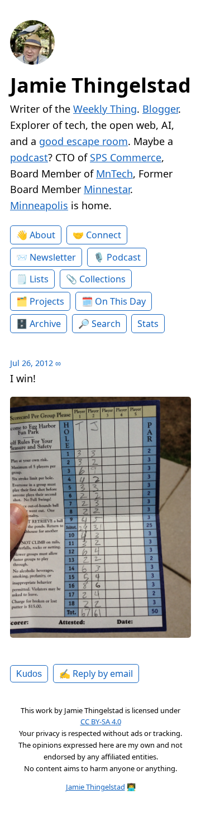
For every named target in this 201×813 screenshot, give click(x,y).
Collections (102, 279)
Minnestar (107, 189)
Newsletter (53, 257)
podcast (29, 157)
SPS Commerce (125, 157)
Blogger (160, 109)
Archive (45, 323)
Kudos (29, 673)
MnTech (114, 173)
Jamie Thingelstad (100, 85)
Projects (47, 301)
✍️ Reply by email (96, 673)
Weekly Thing (105, 109)
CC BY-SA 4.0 (100, 721)
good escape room (83, 141)
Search (106, 323)
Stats (148, 323)
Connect (103, 235)
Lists (39, 279)
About (42, 235)
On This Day (120, 301)
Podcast (124, 257)
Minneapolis (39, 205)
